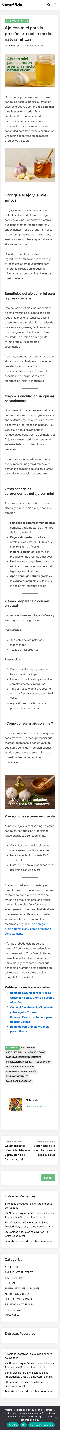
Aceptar (13, 1425)
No (23, 1425)
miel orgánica (42, 1062)
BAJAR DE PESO (14, 1277)
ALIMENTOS (12, 1267)
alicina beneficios (35, 1052)
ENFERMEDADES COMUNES (22, 1288)
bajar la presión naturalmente (23, 1057)
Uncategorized (13, 1310)
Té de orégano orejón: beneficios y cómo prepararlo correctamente (28, 928)
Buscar (48, 1177)
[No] (56, 1417)
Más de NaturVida (36, 1106)
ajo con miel (28, 1047)
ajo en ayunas (14, 1052)
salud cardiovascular (18, 1081)
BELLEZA (10, 1283)
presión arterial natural (20, 1067)
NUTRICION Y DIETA (17, 1293)
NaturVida (12, 5)
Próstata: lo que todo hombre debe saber (29, 1241)
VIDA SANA (12, 1315)
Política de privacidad (41, 1425)
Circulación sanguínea (19, 1062)
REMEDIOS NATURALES (17, 21)
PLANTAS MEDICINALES (19, 1299)
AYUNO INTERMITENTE (19, 1272)
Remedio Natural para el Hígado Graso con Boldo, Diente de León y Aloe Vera (32, 997)
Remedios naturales (17, 1076)
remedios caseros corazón (21, 1071)
